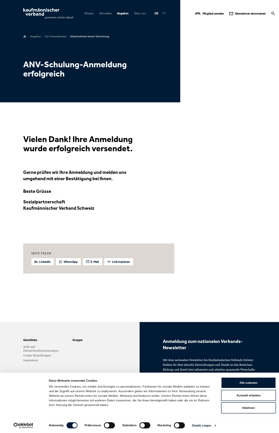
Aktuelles (105, 13)
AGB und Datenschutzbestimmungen (40, 348)
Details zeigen (201, 425)
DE (156, 13)
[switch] (109, 425)
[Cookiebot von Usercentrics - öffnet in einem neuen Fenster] (23, 425)
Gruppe (77, 340)
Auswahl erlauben (248, 395)
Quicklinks (30, 340)
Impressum (30, 360)
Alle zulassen (248, 382)
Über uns (140, 13)
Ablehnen (248, 407)
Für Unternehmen (55, 36)
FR (164, 13)
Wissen (89, 13)
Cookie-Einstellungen (37, 355)
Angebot (123, 13)
